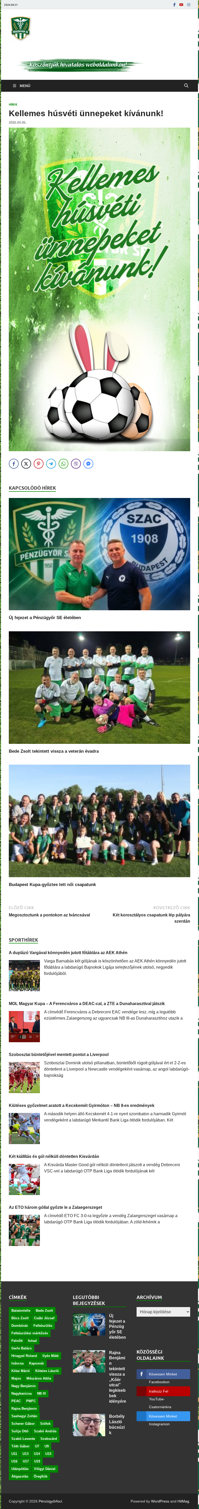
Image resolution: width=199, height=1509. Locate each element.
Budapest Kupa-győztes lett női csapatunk (52, 884)
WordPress (160, 1501)
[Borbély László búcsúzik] (89, 1417)
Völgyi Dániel (44, 1469)
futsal (32, 1341)
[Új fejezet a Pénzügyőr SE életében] (99, 611)
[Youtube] (181, 4)
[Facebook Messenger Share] (88, 464)
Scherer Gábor (23, 1424)
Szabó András (45, 1431)
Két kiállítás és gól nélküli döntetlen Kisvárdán (54, 1156)
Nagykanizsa (21, 1393)
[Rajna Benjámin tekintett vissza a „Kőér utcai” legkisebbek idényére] (89, 1353)
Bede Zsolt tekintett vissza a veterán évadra (54, 751)
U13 (26, 1454)
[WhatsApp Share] (63, 464)
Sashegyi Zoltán (24, 1416)
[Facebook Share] (14, 464)
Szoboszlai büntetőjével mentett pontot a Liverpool (59, 1054)
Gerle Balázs (21, 1348)
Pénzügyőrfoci (50, 1501)
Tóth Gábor (20, 1446)
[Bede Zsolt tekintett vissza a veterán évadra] (99, 745)
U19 (37, 1461)
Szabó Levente (23, 1439)
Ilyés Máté (50, 1356)
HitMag (183, 1501)
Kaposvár (36, 1363)
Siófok (45, 1424)
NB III (41, 1393)
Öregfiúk (40, 1476)
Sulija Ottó (20, 1431)
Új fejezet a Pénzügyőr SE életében (45, 617)
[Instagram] (188, 4)
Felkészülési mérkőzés (29, 1333)
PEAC (16, 1401)
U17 (26, 1461)
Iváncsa (17, 1363)
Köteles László (47, 1371)
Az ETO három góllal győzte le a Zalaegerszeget (55, 1207)
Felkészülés (42, 1326)
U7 (37, 1446)
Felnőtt (17, 1341)
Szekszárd (48, 1439)
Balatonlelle (20, 1311)
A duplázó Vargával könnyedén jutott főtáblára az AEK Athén (68, 952)
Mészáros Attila (38, 1378)
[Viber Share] (76, 464)
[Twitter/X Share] (26, 464)
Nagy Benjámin (23, 1386)
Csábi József (44, 1318)
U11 (14, 1454)
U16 (14, 1461)
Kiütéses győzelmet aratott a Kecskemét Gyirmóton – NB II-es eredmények (81, 1105)
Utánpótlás (20, 1469)
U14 (37, 1454)
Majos (16, 1378)
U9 (47, 1446)
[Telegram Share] (51, 464)
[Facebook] (174, 4)
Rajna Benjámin (24, 1408)
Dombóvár (19, 1326)
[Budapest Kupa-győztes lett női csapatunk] (99, 878)
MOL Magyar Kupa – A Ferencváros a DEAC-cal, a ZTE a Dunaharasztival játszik (87, 1003)
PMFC (31, 1401)
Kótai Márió (20, 1371)
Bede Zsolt (44, 1311)
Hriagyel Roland (24, 1356)
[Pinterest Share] (39, 464)
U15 (48, 1454)
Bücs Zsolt (20, 1318)
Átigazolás (19, 1476)
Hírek (13, 104)
